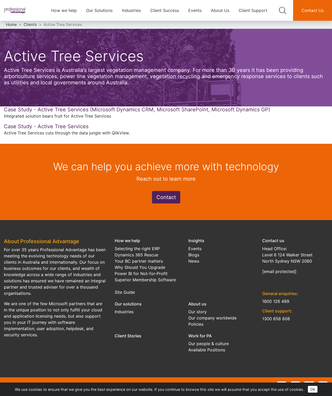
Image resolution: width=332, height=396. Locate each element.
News (193, 261)
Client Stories (128, 335)
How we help (64, 10)
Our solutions (128, 303)
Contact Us (312, 10)
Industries (131, 10)
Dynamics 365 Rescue (136, 254)
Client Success (164, 10)
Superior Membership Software (145, 279)
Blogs (193, 254)
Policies (195, 324)
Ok (312, 389)
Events (195, 10)
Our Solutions (99, 10)
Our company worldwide (212, 317)
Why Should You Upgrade (140, 267)
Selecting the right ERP (137, 248)
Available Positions (206, 349)
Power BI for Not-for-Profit (141, 273)
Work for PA (200, 335)
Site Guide (125, 292)
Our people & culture (208, 343)
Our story (197, 311)
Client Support (253, 10)
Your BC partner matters (139, 261)
